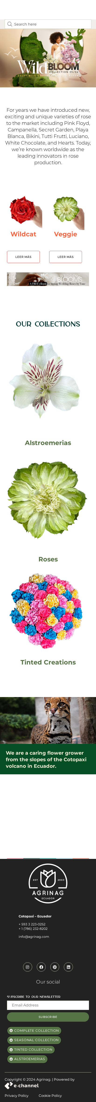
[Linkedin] (68, 966)
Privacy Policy (16, 1095)
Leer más (23, 257)
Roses (48, 559)
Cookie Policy (50, 1095)
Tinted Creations (48, 662)
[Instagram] (27, 966)
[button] (34, 1031)
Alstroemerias (48, 443)
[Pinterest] (54, 966)
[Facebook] (41, 966)
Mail (10, 998)
